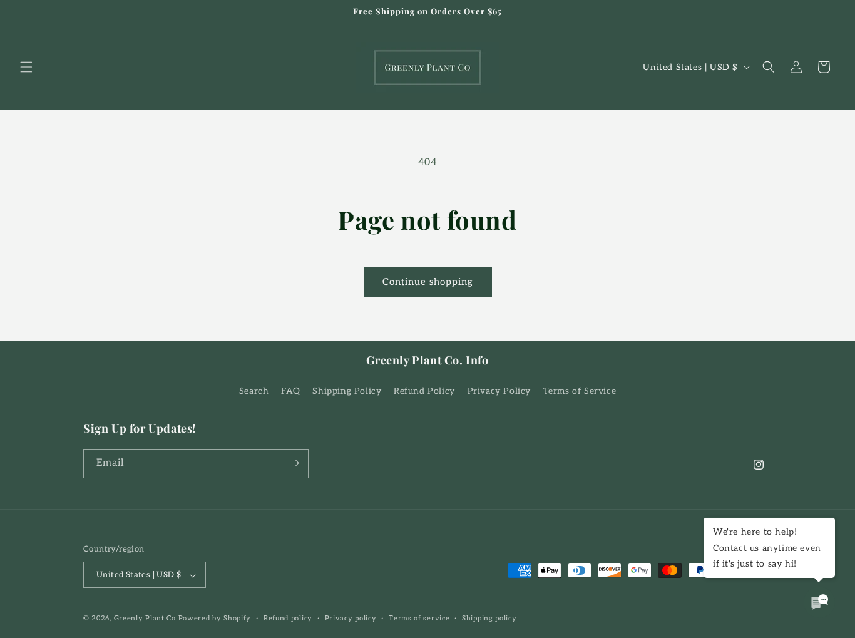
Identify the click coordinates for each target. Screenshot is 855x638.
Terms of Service (580, 391)
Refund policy (288, 618)
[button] (26, 67)
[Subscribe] (294, 463)
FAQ (290, 391)
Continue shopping (427, 281)
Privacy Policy (499, 391)
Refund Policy (424, 391)
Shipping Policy (346, 391)
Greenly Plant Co (145, 619)
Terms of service (419, 618)
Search (254, 391)
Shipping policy (489, 618)
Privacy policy (351, 618)
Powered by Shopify (215, 619)
